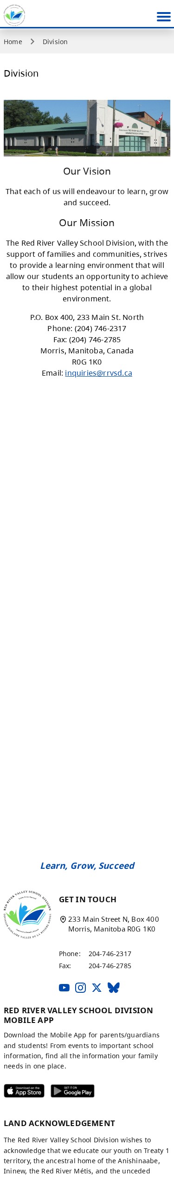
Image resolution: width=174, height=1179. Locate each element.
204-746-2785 (110, 965)
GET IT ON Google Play (67, 1093)
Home (13, 42)
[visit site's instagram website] (80, 988)
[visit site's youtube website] (64, 988)
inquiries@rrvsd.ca (98, 373)
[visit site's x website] (96, 988)
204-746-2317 (110, 953)
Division (55, 42)
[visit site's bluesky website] (114, 988)
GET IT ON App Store (18, 1093)
